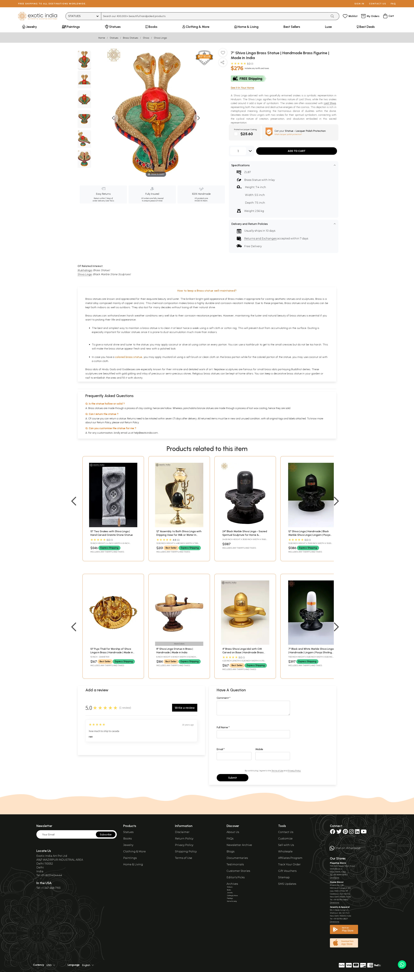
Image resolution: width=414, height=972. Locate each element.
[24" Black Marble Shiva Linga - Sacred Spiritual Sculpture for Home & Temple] (245, 526)
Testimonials (235, 864)
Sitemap (284, 877)
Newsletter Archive (239, 845)
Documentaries (237, 858)
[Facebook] (332, 832)
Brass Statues (130, 37)
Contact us (377, 3)
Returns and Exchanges (260, 238)
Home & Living (133, 864)
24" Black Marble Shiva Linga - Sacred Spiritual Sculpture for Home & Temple (244, 535)
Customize (285, 838)
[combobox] (214, 16)
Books (127, 838)
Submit (232, 777)
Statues (114, 37)
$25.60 (246, 133)
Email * (221, 749)
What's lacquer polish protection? (288, 134)
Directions (334, 877)
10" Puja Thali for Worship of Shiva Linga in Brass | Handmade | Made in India (111, 652)
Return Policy (132, 422)
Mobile (259, 749)
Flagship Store (338, 863)
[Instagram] (351, 832)
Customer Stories (238, 870)
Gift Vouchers (287, 870)
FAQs (230, 838)
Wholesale (285, 851)
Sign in (359, 3)
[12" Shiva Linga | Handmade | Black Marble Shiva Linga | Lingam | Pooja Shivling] (311, 526)
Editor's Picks (236, 877)
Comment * (223, 697)
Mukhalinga (85, 270)
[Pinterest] (345, 832)
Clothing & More (134, 851)
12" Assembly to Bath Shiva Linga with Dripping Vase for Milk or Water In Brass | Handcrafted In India (179, 535)
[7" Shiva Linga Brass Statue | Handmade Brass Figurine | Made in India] (84, 60)
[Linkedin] (357, 832)
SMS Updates (287, 883)
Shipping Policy (186, 851)
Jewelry (128, 845)
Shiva (146, 37)
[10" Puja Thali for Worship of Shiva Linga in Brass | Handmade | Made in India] (113, 643)
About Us (233, 832)
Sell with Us (286, 845)
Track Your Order (289, 864)
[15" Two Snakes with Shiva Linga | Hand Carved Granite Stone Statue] (113, 526)
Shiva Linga (160, 37)
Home (101, 37)
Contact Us (285, 832)
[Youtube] (364, 832)
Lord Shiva (330, 103)
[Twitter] (339, 832)
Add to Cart (296, 150)
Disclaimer (182, 832)
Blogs (230, 851)
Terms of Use (277, 770)
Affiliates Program (290, 858)
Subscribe (106, 834)
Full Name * (223, 727)
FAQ (393, 3)
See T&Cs (109, 201)
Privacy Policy (294, 770)
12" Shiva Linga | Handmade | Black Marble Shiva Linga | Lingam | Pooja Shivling (309, 535)
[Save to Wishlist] (223, 54)
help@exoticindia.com (146, 432)
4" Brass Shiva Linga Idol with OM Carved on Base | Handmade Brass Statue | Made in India (243, 652)
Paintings (130, 858)
